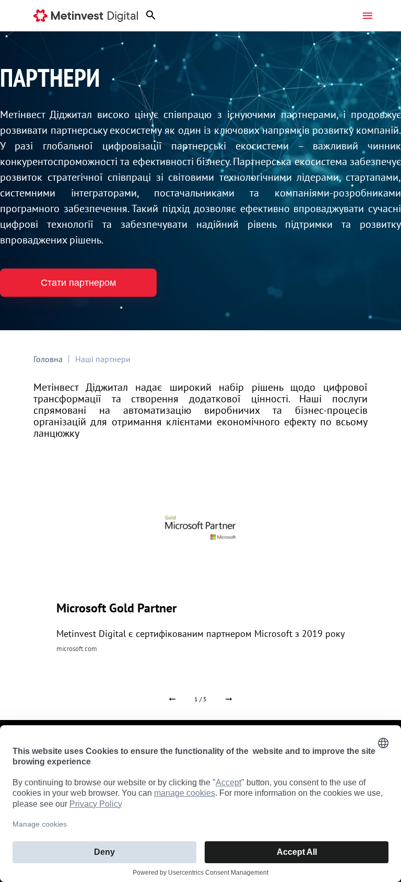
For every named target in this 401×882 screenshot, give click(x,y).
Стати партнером (78, 282)
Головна (48, 359)
